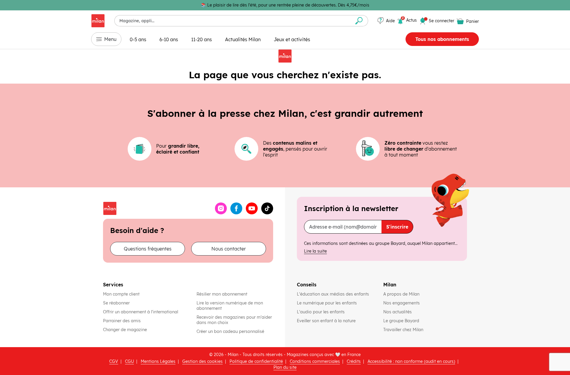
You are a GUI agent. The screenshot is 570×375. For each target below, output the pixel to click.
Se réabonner (116, 303)
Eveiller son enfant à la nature (327, 320)
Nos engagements (402, 303)
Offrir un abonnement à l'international (140, 312)
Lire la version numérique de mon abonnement (230, 305)
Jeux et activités (292, 39)
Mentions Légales (158, 361)
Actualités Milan (243, 39)
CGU (129, 361)
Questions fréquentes (148, 249)
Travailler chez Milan (404, 329)
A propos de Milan (401, 294)
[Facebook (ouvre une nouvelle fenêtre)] (236, 208)
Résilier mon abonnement (222, 294)
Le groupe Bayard (401, 320)
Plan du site (285, 367)
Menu (110, 39)
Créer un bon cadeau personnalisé (230, 331)
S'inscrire (397, 227)
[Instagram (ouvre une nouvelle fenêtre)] (221, 208)
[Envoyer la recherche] (359, 20)
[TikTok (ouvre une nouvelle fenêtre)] (267, 208)
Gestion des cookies (202, 361)
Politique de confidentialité (256, 361)
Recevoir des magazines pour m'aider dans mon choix (234, 320)
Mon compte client (121, 294)
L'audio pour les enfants (321, 312)
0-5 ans (138, 39)
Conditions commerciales (315, 361)
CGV (113, 361)
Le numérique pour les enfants (327, 303)
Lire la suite (315, 251)
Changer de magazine (125, 329)
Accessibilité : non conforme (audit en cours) (411, 361)
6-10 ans (168, 39)
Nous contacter (228, 249)
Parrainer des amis (122, 320)
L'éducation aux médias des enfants (333, 294)
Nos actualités (398, 312)
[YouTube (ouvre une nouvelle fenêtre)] (252, 208)
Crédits (354, 361)
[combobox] (232, 20)
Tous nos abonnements (442, 39)
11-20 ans (201, 39)
